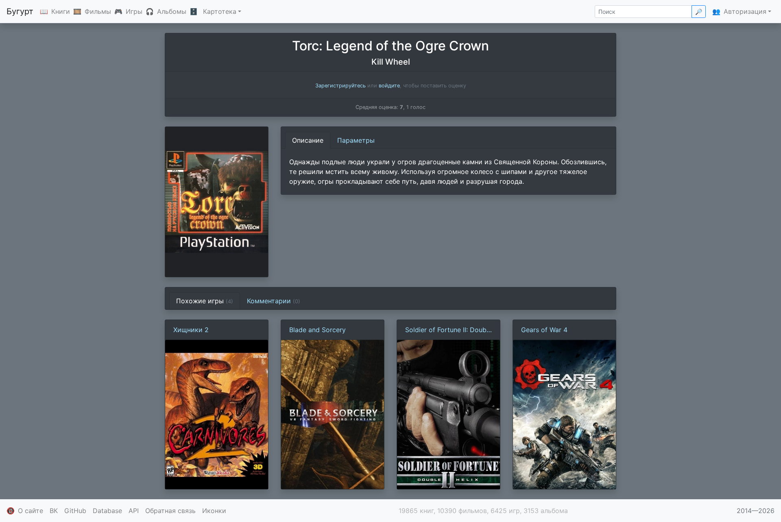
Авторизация (745, 11)
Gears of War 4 (544, 330)
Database (107, 511)
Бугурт (20, 11)
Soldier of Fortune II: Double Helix (448, 330)
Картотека (219, 11)
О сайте (30, 511)
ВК (54, 511)
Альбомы (171, 11)
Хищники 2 (191, 330)
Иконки (214, 511)
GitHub (75, 511)
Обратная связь (170, 511)
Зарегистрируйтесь (340, 86)
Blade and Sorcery (317, 330)
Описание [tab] (307, 140)
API (134, 511)
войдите (389, 86)
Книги (60, 11)
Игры (134, 11)
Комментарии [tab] (273, 301)
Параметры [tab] (356, 140)
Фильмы (98, 11)
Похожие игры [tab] (204, 301)
